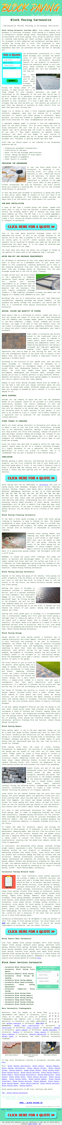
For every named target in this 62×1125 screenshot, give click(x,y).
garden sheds (7, 1036)
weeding (57, 1028)
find (8, 943)
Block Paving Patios (10, 1072)
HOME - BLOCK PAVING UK (31, 1103)
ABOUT (42, 15)
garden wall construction (26, 1025)
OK (40, 1124)
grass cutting (33, 1028)
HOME (32, 15)
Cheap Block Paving (32, 1070)
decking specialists (37, 1034)
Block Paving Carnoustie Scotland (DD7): (20, 30)
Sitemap (3, 1109)
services (35, 921)
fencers (16, 1032)
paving (4, 565)
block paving (37, 32)
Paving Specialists (46, 1075)
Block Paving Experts (50, 1072)
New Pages (9, 1109)
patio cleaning (8, 1034)
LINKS (37, 15)
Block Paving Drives (36, 1068)
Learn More (32, 1124)
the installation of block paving (32, 911)
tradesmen (6, 1039)
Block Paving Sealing (30, 1083)
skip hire (40, 1023)
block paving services (26, 885)
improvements (7, 1015)
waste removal (22, 1030)
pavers (32, 608)
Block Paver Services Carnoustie (22, 962)
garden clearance (14, 1023)
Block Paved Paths (17, 1077)
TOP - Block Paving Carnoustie (15, 1093)
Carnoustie (43, 485)
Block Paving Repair (38, 1079)
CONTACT (48, 15)
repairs (40, 827)
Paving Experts (15, 1070)
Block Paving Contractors (19, 1066)
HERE (3, 923)
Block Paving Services (30, 1072)
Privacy (59, 1109)
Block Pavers (38, 1066)
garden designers (50, 1030)
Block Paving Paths (51, 1070)
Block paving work (10, 485)
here (39, 958)
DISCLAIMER (56, 15)
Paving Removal (52, 1066)
